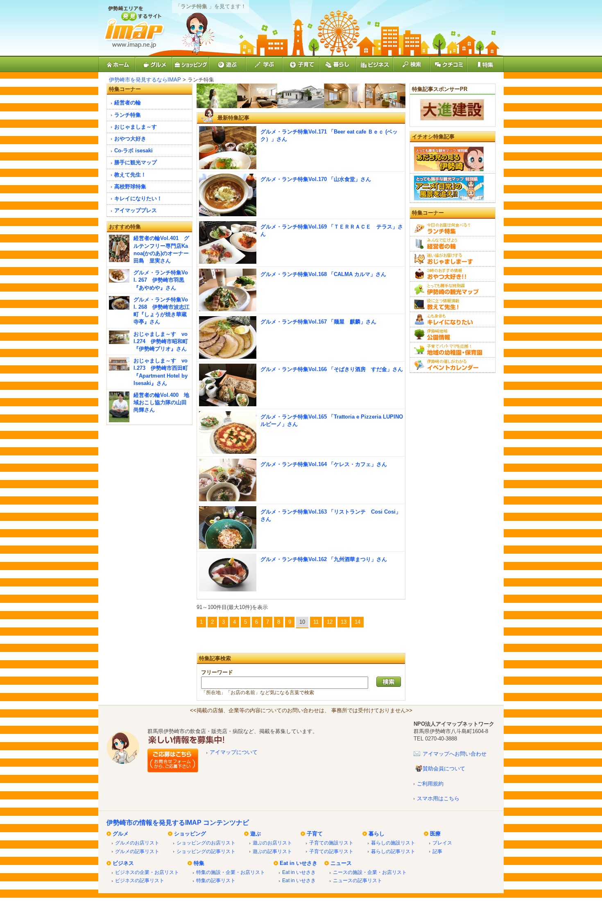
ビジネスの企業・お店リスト (147, 872)
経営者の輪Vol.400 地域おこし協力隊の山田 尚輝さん (161, 402)
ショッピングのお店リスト (206, 842)
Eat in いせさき (298, 863)
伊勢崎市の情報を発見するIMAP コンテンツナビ (177, 822)
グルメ (121, 834)
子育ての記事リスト (331, 851)
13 (343, 622)
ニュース (341, 863)
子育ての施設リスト (331, 842)
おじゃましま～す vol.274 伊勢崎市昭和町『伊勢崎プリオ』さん (161, 341)
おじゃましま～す (135, 127)
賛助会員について (444, 768)
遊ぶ (255, 834)
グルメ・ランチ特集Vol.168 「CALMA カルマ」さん (323, 274)
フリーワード (217, 672)
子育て (315, 834)
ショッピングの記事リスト (206, 851)
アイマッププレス (135, 210)
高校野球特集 (130, 186)
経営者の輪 (127, 103)
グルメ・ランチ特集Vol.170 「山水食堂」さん (315, 179)
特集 (199, 863)
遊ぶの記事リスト (272, 851)
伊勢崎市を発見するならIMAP (145, 80)
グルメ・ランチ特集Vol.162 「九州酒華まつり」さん (323, 559)
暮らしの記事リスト (393, 851)
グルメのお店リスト (137, 842)
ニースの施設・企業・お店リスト (370, 872)
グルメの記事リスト (137, 851)
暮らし (377, 834)
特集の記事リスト (215, 880)
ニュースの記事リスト (357, 880)
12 (330, 622)
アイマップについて (234, 752)
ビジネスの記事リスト (139, 880)
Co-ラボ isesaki (133, 150)
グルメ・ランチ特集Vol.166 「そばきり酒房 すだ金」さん (331, 369)
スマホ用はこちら (438, 798)
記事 (437, 851)
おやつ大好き (130, 139)
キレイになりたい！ (138, 198)
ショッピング (190, 834)
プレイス (442, 842)
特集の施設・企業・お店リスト (230, 872)
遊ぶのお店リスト (272, 842)
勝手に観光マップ (135, 162)
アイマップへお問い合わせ (455, 754)
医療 (435, 834)
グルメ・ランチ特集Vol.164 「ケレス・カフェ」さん (323, 464)
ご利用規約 (430, 784)
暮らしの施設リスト (393, 842)
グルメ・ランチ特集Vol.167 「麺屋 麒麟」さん (318, 322)
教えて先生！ (130, 175)
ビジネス (123, 863)
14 (357, 622)
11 (316, 622)
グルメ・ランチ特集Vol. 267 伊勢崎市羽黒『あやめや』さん (161, 279)
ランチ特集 (127, 115)
